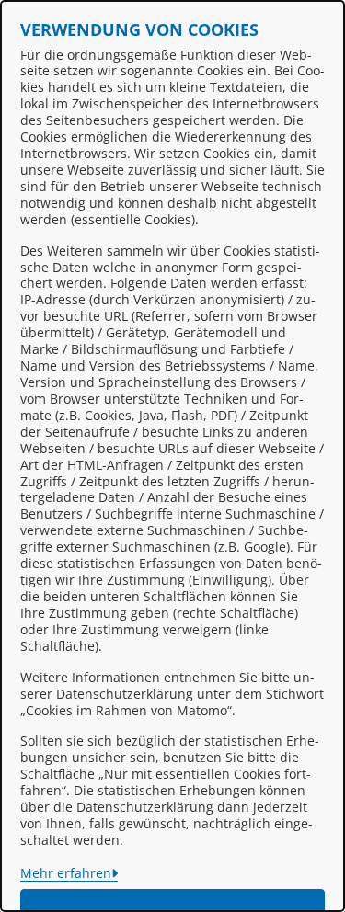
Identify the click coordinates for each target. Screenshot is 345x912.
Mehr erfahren (65, 873)
